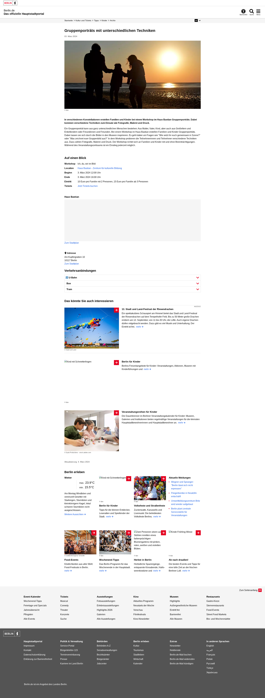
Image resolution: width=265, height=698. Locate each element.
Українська (211, 672)
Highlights (175, 601)
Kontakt (27, 650)
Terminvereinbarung (70, 654)
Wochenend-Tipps (109, 560)
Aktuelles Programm (143, 601)
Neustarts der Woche (143, 605)
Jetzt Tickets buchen (88, 186)
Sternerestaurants (215, 605)
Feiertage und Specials (35, 605)
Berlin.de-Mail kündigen (181, 663)
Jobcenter (102, 663)
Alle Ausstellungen (106, 619)
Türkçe (209, 668)
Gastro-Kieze (212, 601)
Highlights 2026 (104, 610)
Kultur (136, 646)
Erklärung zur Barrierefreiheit (38, 659)
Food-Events (71, 560)
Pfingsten (28, 614)
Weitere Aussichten (73, 514)
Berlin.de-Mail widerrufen (182, 659)
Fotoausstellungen (106, 601)
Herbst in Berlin (142, 560)
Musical (64, 601)
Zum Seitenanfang (248, 590)
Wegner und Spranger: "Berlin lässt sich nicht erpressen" (182, 485)
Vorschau (138, 610)
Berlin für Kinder (131, 361)
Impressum (29, 646)
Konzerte (64, 614)
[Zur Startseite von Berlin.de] (11, 636)
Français (210, 654)
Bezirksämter (103, 654)
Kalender (137, 663)
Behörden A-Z (104, 646)
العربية (209, 650)
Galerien (101, 614)
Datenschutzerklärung (34, 654)
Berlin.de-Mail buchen (181, 654)
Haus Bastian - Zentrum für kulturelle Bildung (100, 168)
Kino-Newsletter (141, 619)
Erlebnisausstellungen (108, 605)
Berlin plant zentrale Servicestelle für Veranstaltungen (181, 512)
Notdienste (175, 650)
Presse (63, 659)
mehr (138, 327)
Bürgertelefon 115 (69, 650)
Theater (64, 610)
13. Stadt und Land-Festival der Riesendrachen (147, 309)
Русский (210, 663)
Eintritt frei (175, 610)
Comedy (64, 605)
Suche (63, 619)
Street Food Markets (216, 614)
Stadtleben (138, 654)
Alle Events (29, 619)
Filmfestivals (139, 614)
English (210, 646)
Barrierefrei (175, 614)
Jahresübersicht (31, 610)
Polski (209, 659)
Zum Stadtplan (71, 243)
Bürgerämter (103, 659)
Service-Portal (67, 646)
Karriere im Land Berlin (71, 663)
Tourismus (138, 650)
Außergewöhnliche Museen (183, 605)
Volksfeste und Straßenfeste (149, 505)
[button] (198, 20)
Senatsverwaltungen (107, 650)
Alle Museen (176, 619)
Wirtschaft (138, 659)
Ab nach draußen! (178, 560)
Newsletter (175, 646)
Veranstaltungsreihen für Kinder (139, 412)
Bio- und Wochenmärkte (218, 619)
